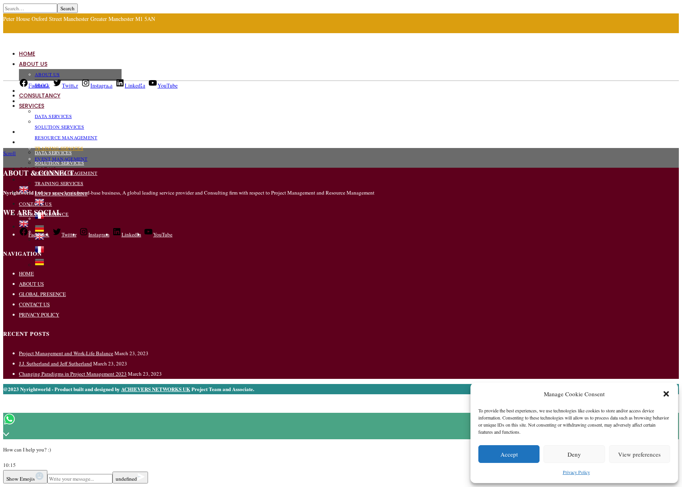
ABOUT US (33, 64)
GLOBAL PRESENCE (42, 294)
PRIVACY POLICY (39, 314)
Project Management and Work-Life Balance (66, 353)
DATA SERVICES (53, 152)
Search (67, 8)
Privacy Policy (576, 472)
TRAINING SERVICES (59, 183)
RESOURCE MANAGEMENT (66, 137)
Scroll (9, 153)
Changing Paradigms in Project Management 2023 (73, 373)
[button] (666, 394)
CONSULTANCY (39, 95)
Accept (509, 454)
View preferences (639, 454)
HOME (27, 54)
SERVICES (31, 106)
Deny (574, 454)
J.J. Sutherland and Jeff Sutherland (55, 363)
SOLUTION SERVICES (59, 127)
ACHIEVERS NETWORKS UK (155, 389)
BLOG (41, 85)
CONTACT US (35, 203)
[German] (39, 265)
